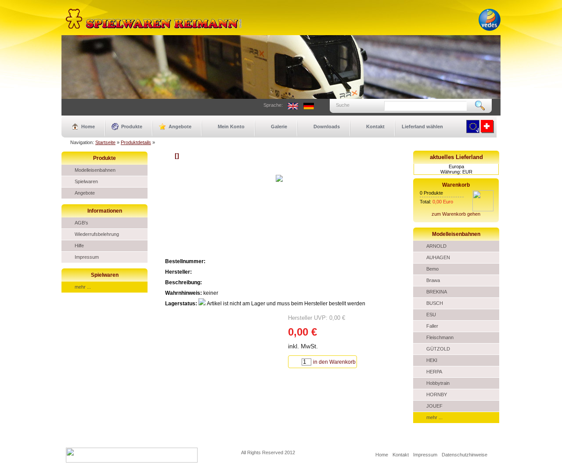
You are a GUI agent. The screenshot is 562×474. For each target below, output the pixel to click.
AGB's (81, 222)
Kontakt (375, 126)
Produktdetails (136, 142)
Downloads (326, 126)
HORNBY (436, 394)
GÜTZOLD (438, 348)
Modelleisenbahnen (95, 170)
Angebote (180, 126)
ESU (431, 314)
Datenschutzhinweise (464, 454)
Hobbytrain (438, 383)
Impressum (87, 257)
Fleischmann (440, 337)
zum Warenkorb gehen (456, 214)
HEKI (431, 360)
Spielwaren (86, 181)
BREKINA (436, 291)
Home (88, 126)
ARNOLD (436, 246)
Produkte (131, 126)
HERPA (434, 371)
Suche (342, 105)
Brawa (433, 280)
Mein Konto (231, 126)
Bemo (432, 268)
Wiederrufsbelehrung (97, 234)
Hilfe (79, 245)
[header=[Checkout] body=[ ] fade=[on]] (483, 209)
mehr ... (83, 286)
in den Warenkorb (334, 362)
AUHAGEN (438, 257)
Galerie (279, 126)
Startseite (105, 142)
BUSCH (434, 303)
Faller (432, 326)
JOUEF (434, 406)
